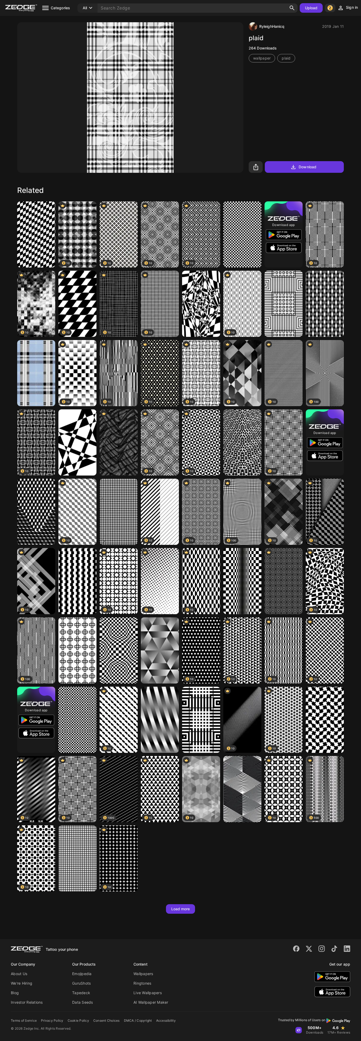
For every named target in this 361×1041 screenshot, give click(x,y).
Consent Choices (106, 1020)
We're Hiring (21, 983)
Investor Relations (27, 1002)
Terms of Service (24, 1020)
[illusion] (201, 304)
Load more (180, 909)
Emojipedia (82, 973)
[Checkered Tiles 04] (77, 720)
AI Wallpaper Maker (150, 1002)
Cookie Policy (78, 1020)
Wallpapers (143, 973)
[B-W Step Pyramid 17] (242, 442)
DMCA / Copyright (138, 1020)
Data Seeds (82, 1002)
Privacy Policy (52, 1020)
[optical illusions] (325, 304)
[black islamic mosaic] (284, 581)
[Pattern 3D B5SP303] (119, 442)
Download (307, 167)
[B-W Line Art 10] (284, 304)
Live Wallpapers (147, 992)
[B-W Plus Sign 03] (77, 650)
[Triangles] (242, 789)
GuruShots (81, 983)
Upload (311, 8)
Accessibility (166, 1020)
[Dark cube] (36, 512)
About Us (19, 973)
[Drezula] (77, 581)
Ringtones (142, 983)
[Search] (292, 8)
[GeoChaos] (77, 442)
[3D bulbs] (119, 650)
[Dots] (242, 234)
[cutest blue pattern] (36, 373)
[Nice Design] (119, 512)
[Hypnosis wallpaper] (325, 720)
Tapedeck (81, 992)
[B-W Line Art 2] (201, 720)
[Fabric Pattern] (77, 858)
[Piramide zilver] (160, 650)
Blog (15, 992)
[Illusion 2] (160, 720)
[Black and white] (36, 234)
